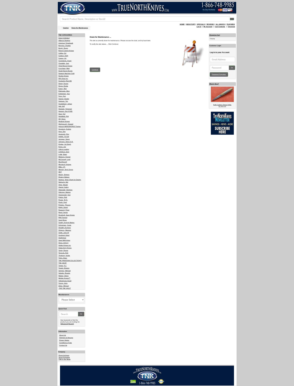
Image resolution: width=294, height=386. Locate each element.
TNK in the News (64, 359)
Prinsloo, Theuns (64, 205)
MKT (60, 172)
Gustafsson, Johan (65, 104)
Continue (95, 69)
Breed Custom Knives (66, 50)
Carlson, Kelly (63, 56)
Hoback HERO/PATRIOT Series (69, 126)
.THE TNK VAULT (64, 288)
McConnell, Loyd (64, 159)
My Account (208, 26)
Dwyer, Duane (63, 83)
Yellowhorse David (64, 281)
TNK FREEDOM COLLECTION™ (70, 260)
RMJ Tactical (62, 217)
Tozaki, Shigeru (63, 268)
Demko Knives (63, 76)
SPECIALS (201, 24)
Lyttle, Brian (62, 154)
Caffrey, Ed (62, 53)
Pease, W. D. (63, 200)
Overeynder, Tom (64, 195)
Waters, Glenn (63, 276)
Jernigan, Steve (64, 139)
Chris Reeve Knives (65, 66)
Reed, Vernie (63, 212)
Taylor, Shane (63, 250)
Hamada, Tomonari (65, 109)
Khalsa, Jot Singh (64, 144)
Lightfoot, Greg (63, 152)
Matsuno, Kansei (64, 157)
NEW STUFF (190, 24)
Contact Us (63, 345)
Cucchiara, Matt (64, 68)
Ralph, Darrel (63, 207)
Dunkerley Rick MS (65, 81)
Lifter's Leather (63, 149)
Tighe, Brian (62, 258)
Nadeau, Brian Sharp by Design (69, 180)
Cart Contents (220, 26)
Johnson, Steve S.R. (65, 142)
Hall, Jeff (61, 106)
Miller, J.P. (61, 167)
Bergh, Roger (63, 48)
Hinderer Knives (64, 121)
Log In (199, 26)
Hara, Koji (61, 114)
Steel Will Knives (64, 240)
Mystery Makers (63, 177)
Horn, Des (62, 131)
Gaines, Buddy (63, 99)
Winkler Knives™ (64, 278)
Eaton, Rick (62, 88)
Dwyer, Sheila (63, 86)
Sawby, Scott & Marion (66, 222)
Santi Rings (62, 220)
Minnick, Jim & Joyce (65, 169)
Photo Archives (64, 355)
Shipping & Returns (66, 337)
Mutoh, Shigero (63, 174)
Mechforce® (62, 162)
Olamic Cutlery (63, 187)
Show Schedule (64, 357)
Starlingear (62, 238)
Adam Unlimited (64, 38)
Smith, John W (63, 233)
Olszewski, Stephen (65, 190)
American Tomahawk (65, 43)
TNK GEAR (62, 263)
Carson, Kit (62, 58)
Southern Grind (63, 235)
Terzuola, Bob (63, 253)
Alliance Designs (64, 40)
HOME (182, 24)
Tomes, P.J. (62, 265)
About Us (62, 335)
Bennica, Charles (64, 45)
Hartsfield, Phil (63, 116)
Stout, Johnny (63, 243)
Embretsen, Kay (64, 94)
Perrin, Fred (62, 202)
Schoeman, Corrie (64, 225)
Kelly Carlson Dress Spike (222, 105)
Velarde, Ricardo (64, 273)
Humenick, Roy (63, 134)
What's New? (214, 84)
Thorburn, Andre (64, 255)
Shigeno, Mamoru (64, 230)
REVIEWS (210, 24)
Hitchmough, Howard (65, 124)
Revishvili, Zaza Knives (66, 215)
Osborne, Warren (64, 192)
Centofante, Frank (64, 61)
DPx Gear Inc (63, 78)
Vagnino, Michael (64, 271)
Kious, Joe (62, 147)
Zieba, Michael (63, 286)
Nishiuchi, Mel (63, 182)
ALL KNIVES (220, 24)
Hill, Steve (62, 119)
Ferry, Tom (62, 96)
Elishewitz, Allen (64, 91)
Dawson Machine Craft (66, 73)
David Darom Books (65, 71)
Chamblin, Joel (63, 63)
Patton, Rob (62, 197)
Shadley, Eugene (64, 227)
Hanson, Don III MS (65, 111)
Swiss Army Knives (65, 248)
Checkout (231, 26)
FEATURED (231, 24)
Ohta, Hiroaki (63, 185)
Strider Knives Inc (64, 245)
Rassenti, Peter (63, 210)
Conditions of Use (65, 343)
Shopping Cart (214, 35)
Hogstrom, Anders (64, 129)
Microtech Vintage (64, 164)
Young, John (63, 283)
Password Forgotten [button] (219, 74)
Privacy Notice (64, 340)
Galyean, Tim (63, 101)
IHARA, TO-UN (63, 136)
